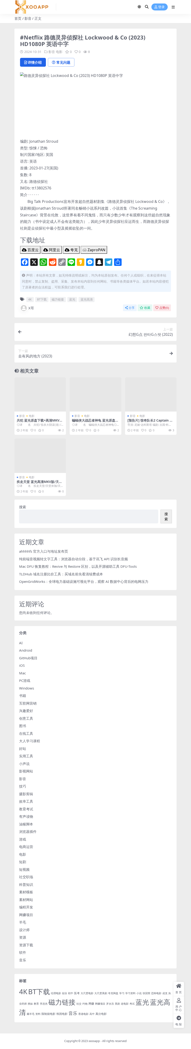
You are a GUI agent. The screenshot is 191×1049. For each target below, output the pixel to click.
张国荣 (146, 993)
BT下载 (42, 299)
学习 (121, 993)
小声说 (24, 763)
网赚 (91, 1003)
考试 (132, 1003)
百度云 (33, 249)
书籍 (22, 695)
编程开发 (26, 907)
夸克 (73, 249)
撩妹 (30, 1003)
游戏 (22, 839)
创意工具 (26, 718)
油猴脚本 (26, 824)
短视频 (24, 869)
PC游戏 (24, 680)
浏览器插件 (28, 831)
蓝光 (72, 299)
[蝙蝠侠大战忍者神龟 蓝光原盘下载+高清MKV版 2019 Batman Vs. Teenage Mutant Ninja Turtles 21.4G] (95, 394)
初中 (70, 993)
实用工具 (26, 756)
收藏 (147, 308)
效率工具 (26, 801)
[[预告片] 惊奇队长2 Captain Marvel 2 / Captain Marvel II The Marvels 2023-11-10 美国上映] (151, 394)
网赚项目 (26, 914)
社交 (79, 1003)
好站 (22, 748)
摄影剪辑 (26, 794)
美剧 (117, 1003)
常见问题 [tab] (63, 62)
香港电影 (83, 1014)
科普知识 (26, 884)
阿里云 (54, 249)
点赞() (164, 308)
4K (30, 299)
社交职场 (26, 876)
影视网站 (26, 771)
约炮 (85, 1003)
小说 (139, 993)
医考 (77, 993)
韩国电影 (62, 1014)
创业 (64, 993)
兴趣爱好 (26, 710)
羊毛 (22, 922)
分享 (132, 308)
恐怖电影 (156, 993)
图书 (22, 725)
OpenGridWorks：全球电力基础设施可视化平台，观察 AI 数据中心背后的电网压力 (83, 581)
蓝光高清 (87, 299)
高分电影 (101, 1014)
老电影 (125, 1003)
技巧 (22, 786)
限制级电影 (48, 1014)
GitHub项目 (28, 658)
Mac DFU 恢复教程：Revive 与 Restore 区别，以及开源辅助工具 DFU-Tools (78, 566)
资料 (38, 1014)
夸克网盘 (113, 993)
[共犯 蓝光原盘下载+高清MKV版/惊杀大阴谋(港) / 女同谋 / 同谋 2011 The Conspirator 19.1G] (40, 394)
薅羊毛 (30, 1014)
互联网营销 (28, 703)
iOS (22, 665)
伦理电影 (56, 993)
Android (25, 650)
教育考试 (26, 809)
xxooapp (94, 1041)
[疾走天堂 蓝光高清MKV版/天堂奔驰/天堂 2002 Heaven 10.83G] (40, 456)
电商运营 (26, 846)
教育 (36, 1003)
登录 (161, 7)
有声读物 (26, 816)
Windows (26, 688)
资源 (22, 937)
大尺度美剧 (100, 993)
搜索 (22, 507)
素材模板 (26, 892)
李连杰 (44, 1003)
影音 (27, 18)
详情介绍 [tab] (35, 62)
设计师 (24, 929)
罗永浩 (110, 1003)
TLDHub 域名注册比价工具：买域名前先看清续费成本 (61, 574)
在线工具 (26, 733)
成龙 (164, 993)
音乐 (22, 960)
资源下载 (26, 945)
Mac (22, 673)
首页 (17, 18)
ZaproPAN (96, 249)
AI (21, 642)
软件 (22, 952)
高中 (92, 1014)
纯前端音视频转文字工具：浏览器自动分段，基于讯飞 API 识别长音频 (73, 559)
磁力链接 (58, 299)
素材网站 (26, 899)
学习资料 (130, 993)
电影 (59, 51)
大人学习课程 (29, 741)
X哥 (31, 308)
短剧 (22, 861)
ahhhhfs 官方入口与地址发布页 (43, 551)
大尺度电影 (87, 993)
